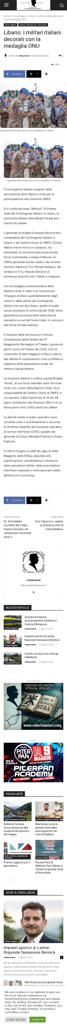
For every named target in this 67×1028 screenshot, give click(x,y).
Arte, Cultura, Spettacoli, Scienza (16, 857)
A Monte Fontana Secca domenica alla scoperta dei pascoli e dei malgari (16, 829)
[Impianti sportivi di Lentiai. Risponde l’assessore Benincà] (13, 641)
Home (7, 16)
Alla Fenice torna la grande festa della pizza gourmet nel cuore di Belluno (46, 829)
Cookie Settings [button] (16, 1019)
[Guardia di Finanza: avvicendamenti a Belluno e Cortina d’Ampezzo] (13, 621)
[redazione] (6, 56)
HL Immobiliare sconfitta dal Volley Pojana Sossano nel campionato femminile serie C (17, 529)
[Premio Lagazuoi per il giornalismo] (18, 849)
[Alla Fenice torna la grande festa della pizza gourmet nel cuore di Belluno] (49, 811)
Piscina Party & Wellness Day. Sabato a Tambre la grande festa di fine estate (49, 867)
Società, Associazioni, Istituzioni (33, 24)
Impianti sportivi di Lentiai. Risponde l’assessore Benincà (29, 950)
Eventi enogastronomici (47, 819)
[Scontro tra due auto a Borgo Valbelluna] (13, 658)
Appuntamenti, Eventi (15, 819)
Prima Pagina (19, 16)
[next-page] (12, 670)
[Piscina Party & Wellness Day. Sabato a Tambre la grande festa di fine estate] (49, 849)
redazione (24, 55)
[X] (33, 591)
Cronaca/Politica (12, 662)
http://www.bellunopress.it (34, 585)
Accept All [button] (37, 1019)
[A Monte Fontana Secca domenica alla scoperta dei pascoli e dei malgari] (18, 811)
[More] (46, 74)
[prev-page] (6, 670)
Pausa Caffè (42, 857)
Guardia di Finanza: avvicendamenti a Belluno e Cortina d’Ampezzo (41, 621)
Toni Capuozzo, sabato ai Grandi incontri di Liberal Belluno (49, 525)
